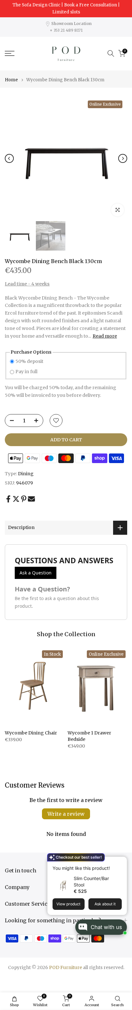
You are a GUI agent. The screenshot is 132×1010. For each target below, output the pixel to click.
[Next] (122, 158)
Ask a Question (36, 573)
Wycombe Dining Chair (31, 732)
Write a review (66, 814)
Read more (105, 336)
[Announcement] (66, 9)
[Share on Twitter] (16, 499)
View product (68, 904)
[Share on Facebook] (8, 499)
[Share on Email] (31, 499)
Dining (26, 474)
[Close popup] (120, 862)
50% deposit (29, 361)
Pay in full (26, 371)
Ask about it (105, 904)
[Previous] (9, 158)
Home (11, 80)
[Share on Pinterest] (23, 499)
